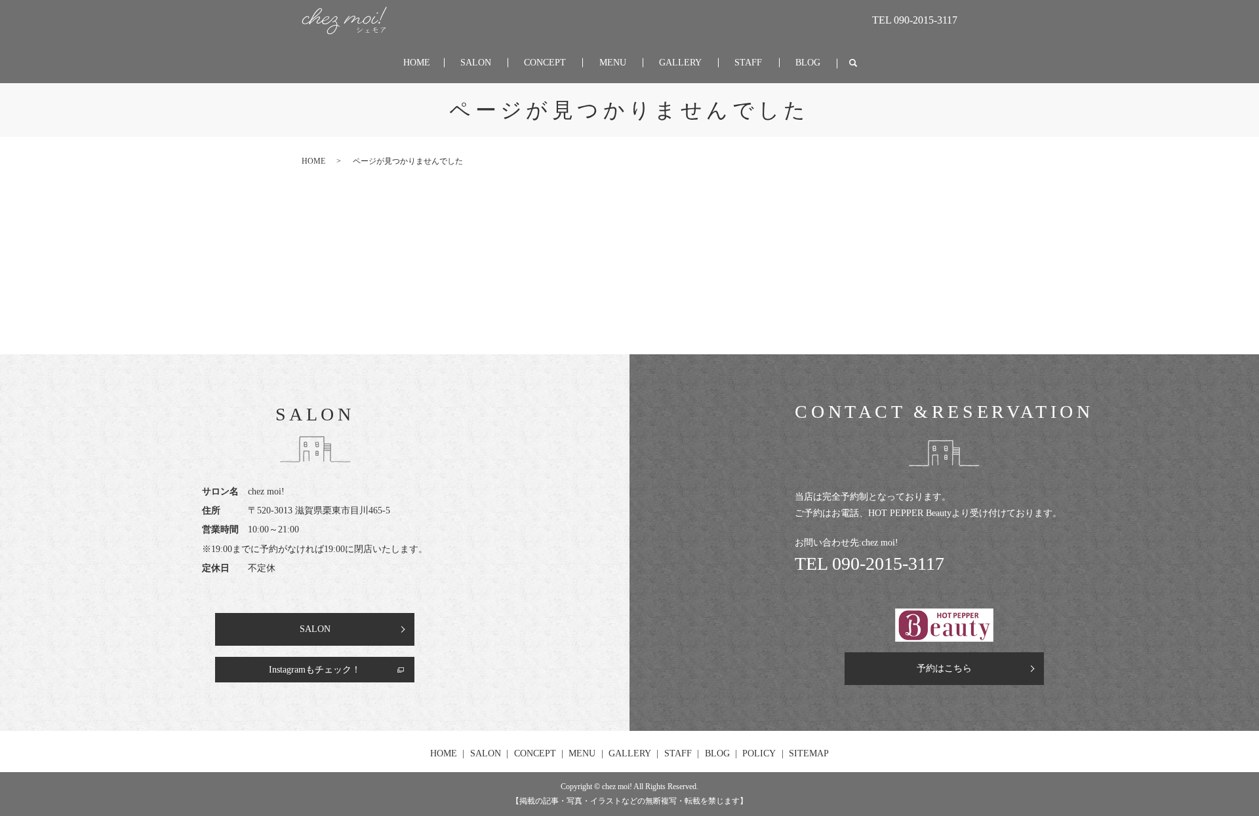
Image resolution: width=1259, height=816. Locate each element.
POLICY (759, 753)
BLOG (807, 62)
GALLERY (680, 62)
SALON (475, 62)
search (853, 63)
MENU (612, 62)
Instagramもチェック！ (315, 670)
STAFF (748, 62)
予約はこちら (944, 668)
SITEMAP (809, 753)
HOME (416, 62)
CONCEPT (545, 62)
